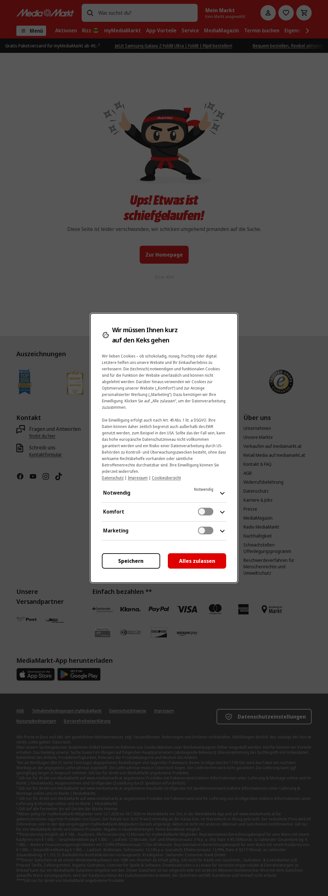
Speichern (131, 560)
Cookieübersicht (166, 478)
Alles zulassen (197, 560)
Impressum (138, 478)
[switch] (205, 511)
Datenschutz (113, 478)
